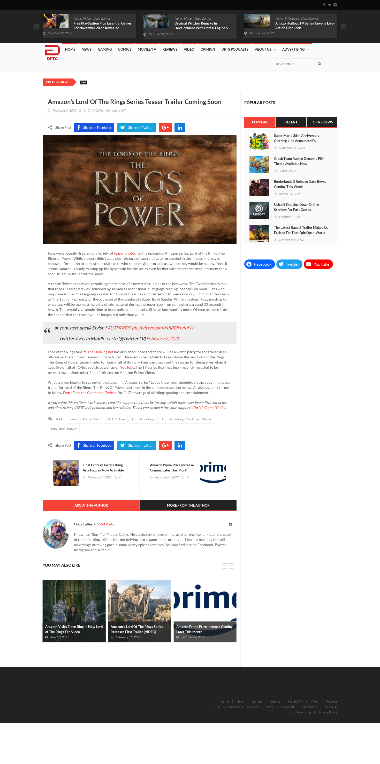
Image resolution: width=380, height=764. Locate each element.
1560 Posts (105, 524)
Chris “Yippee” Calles (209, 407)
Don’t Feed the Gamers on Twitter (90, 392)
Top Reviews (322, 122)
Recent (291, 122)
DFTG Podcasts (235, 49)
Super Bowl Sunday (64, 428)
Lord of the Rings (143, 419)
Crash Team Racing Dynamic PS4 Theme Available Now (299, 161)
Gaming (105, 49)
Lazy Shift (287, 707)
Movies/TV (147, 49)
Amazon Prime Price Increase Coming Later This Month (172, 467)
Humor (292, 18)
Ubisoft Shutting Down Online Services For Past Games (296, 207)
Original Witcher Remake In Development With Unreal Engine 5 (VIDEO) (100, 28)
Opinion (208, 49)
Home (70, 49)
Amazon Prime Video (85, 419)
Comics (280, 18)
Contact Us (309, 707)
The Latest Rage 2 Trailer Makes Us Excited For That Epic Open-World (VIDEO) (301, 232)
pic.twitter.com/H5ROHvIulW (162, 327)
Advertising (293, 49)
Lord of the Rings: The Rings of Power (187, 419)
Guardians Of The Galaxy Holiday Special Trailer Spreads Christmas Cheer (300, 28)
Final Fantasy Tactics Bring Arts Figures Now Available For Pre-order (103, 470)
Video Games (101, 18)
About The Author (91, 505)
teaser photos (125, 253)
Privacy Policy (327, 712)
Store (269, 707)
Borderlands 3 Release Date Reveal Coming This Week (301, 184)
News (77, 18)
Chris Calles (95, 110)
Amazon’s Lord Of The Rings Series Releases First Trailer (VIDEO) (71, 629)
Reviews (170, 49)
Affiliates (253, 707)
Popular (260, 122)
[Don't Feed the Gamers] (52, 50)
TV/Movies (191, 18)
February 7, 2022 (163, 338)
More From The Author (188, 505)
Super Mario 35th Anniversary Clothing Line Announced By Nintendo (297, 140)
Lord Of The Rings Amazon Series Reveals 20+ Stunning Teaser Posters (204, 629)
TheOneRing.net (100, 352)
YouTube (127, 367)
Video (87, 18)
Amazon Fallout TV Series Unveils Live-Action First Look (204, 25)
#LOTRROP (119, 327)
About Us (263, 49)
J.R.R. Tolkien (116, 419)
